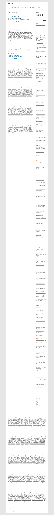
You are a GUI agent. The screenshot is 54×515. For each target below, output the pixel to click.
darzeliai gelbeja (14, 436)
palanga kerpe (9, 85)
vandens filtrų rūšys (34, 415)
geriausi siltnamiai (32, 453)
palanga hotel (20, 84)
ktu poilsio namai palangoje (12, 77)
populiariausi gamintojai (21, 477)
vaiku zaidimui (40, 433)
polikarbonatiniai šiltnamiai (41, 453)
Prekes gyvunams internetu (40, 121)
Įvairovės (13, 9)
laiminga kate (24, 439)
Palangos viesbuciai (22, 93)
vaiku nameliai (27, 461)
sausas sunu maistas (12, 453)
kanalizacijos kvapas (19, 456)
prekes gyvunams (37, 491)
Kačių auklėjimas (38, 103)
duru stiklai (44, 436)
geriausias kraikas (43, 458)
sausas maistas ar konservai (27, 442)
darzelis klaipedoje (43, 509)
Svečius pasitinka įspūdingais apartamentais (15, 56)
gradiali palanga (15, 71)
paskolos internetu (38, 440)
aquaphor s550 (26, 423)
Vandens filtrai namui (38, 33)
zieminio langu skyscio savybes (35, 433)
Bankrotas (39, 7)
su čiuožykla (34, 461)
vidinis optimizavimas (27, 440)
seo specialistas (26, 477)
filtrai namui (19, 416)
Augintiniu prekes (39, 305)
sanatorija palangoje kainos (11, 107)
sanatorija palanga (25, 106)
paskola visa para (29, 480)
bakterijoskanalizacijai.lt (38, 509)
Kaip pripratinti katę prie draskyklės (40, 105)
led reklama (24, 454)
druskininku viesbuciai (12, 70)
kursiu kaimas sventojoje (19, 77)
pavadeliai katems (32, 452)
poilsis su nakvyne (22, 104)
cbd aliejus (32, 437)
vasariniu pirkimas (33, 472)
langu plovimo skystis (18, 444)
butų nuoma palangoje (10, 68)
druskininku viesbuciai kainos (18, 70)
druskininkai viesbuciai (20, 69)
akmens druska (23, 481)
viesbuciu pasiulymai (13, 123)
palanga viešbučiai (21, 87)
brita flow (26, 460)
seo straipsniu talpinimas (33, 418)
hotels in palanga (27, 72)
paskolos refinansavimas (35, 441)
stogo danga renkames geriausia (40, 463)
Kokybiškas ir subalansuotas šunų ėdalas (41, 140)
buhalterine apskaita (24, 434)
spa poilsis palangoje (20, 111)
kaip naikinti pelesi (26, 464)
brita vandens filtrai (10, 457)
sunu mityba (28, 493)
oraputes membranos (20, 508)
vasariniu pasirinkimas (35, 473)
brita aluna (12, 460)
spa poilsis (16, 111)
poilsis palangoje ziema (28, 103)
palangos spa (14, 92)
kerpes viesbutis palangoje (23, 75)
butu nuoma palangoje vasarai (17, 68)
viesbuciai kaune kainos (12, 116)
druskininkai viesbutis (25, 69)
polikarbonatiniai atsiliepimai (14, 454)
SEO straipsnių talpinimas (14, 4)
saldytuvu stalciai (14, 435)
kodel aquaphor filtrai (18, 422)
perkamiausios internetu (38, 458)
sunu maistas (16, 453)
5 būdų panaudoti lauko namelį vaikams (41, 86)
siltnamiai (43, 438)
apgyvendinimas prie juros (16, 66)
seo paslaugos (23, 479)
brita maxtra (35, 501)
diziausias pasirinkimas (18, 474)
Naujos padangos (39, 145)
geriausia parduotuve (15, 452)
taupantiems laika (28, 472)
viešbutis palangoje (12, 128)
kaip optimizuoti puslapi (36, 477)
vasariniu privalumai (38, 474)
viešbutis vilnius (10, 130)
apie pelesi (32, 479)
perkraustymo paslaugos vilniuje (11, 489)
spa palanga (19, 110)
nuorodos (9, 493)
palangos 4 (9, 89)
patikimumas (12, 508)
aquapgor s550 (33, 421)
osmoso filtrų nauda (22, 418)
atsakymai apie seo (25, 478)
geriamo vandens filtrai (24, 419)
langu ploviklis (22, 444)
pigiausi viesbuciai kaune (29, 96)
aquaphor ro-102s (29, 421)
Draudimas (21, 7)
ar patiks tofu (26, 492)
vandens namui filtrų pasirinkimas (36, 414)
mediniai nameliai (40, 460)
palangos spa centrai (18, 92)
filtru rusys (30, 459)
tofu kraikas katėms (35, 460)
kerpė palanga (18, 75)
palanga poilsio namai (22, 85)
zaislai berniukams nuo (31, 439)
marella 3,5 (18, 460)
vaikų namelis (43, 460)
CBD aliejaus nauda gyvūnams (39, 311)
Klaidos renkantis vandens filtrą (39, 78)
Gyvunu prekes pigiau (39, 335)
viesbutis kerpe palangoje (13, 126)
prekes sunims (34, 494)
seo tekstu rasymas (16, 479)
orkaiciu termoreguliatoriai (39, 435)
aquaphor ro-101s (24, 421)
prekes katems (41, 452)
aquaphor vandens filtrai (39, 418)
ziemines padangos (32, 444)
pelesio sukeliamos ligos (23, 480)
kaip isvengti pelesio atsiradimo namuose (33, 426)
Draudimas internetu (39, 160)
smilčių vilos (9, 109)
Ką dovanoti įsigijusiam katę (39, 313)
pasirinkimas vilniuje (19, 436)
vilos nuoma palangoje (29, 131)
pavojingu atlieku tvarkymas (30, 508)
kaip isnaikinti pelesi (18, 480)
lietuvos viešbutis (13, 78)
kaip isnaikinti (21, 464)
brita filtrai (20, 501)
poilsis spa (19, 104)
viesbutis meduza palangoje (15, 127)
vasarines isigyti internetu (30, 475)
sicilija (8, 481)
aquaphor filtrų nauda (23, 420)
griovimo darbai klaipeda (29, 462)
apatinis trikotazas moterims (32, 509)
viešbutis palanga (25, 127)
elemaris (28, 460)
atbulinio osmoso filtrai (27, 418)
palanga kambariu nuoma (29, 84)
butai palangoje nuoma (13, 67)
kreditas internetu (30, 441)
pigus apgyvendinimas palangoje (24, 97)
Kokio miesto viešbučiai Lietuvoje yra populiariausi (18, 16)
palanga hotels (24, 84)
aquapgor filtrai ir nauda (33, 420)
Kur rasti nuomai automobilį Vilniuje (40, 237)
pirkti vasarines (13, 474)
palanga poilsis (27, 85)
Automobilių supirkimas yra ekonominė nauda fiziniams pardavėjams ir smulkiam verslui (41, 203)
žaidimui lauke (20, 461)
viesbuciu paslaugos (19, 123)
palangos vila (14, 95)
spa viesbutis (9, 112)
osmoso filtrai (14, 419)
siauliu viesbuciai (30, 108)
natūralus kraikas (27, 501)
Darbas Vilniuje (41, 461)
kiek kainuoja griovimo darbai (42, 464)
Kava (30, 7)
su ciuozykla (31, 461)
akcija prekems (28, 453)
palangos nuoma (28, 90)
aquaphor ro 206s (16, 424)
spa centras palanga (10, 110)
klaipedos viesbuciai (13, 76)
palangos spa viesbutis (23, 92)
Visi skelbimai (17, 9)
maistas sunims (27, 457)
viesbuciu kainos (25, 121)
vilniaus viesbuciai (24, 130)
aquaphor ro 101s (40, 423)
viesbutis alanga (25, 124)
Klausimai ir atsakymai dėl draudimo (40, 288)
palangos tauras (10, 93)
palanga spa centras (25, 86)
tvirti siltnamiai (35, 495)
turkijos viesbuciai (14, 114)
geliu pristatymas (41, 508)
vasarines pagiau (14, 475)
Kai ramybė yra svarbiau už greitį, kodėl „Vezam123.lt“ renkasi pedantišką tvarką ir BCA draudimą (41, 382)
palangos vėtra (13, 93)
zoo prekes (31, 460)
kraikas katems (22, 459)
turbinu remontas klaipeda (15, 439)
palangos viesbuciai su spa (18, 94)
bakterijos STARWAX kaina (29, 463)
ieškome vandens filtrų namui (16, 414)
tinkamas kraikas (26, 459)
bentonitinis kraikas (17, 491)
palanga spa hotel (30, 86)
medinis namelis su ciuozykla (20, 442)
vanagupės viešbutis (23, 114)
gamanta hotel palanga (10, 71)
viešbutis (22, 124)
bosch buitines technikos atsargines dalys (16, 440)
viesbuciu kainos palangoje (11, 122)
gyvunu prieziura (41, 491)
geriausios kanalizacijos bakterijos (14, 434)
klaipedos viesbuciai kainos (18, 76)
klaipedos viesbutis (24, 76)
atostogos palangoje (21, 66)
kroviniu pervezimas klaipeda (19, 462)
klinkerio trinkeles (38, 462)
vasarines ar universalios (28, 471)
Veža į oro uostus (27, 9)
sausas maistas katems (39, 490)
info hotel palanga (10, 73)
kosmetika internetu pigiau (19, 509)
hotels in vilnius (30, 72)
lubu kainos (32, 438)
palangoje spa (23, 88)
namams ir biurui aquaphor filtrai (12, 422)
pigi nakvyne (21, 95)
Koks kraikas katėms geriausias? (40, 317)
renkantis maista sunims (35, 481)
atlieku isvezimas (19, 470)
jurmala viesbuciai (14, 73)
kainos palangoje (19, 73)
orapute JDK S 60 (16, 508)
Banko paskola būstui (38, 329)
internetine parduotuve (20, 452)
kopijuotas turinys (30, 478)
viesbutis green (20, 125)
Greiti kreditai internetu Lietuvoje (40, 331)
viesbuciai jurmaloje (23, 115)
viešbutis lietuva (27, 126)
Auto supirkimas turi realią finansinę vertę (41, 340)
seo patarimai (39, 478)
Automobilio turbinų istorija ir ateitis (40, 51)
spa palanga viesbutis (23, 110)
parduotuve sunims (36, 470)
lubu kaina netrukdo (42, 437)
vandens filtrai (11, 418)
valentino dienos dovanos (25, 509)
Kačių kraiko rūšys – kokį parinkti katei (40, 182)
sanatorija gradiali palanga (19, 106)
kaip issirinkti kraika (38, 457)
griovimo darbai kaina (35, 508)
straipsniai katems (20, 439)
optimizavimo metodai (34, 478)
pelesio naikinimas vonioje (17, 464)
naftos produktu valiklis (12, 481)
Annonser (9, 9)
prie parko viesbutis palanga (13, 105)
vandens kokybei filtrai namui (29, 414)
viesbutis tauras (18, 129)
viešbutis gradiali (10, 125)
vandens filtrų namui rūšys (22, 414)
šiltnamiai (18, 457)
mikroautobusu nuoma (17, 78)
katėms (14, 492)
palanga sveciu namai (15, 87)
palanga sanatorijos (17, 86)
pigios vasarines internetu (37, 475)
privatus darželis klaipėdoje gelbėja (18, 510)
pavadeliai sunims (37, 452)
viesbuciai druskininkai (11, 115)
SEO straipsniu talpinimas (40, 73)
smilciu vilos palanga (13, 109)
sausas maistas (21, 458)
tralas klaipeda (24, 462)
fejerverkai (30, 455)
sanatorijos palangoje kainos (28, 107)
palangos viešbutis (24, 94)
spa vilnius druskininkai (14, 112)
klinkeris (13, 464)
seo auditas (20, 479)
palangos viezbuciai (10, 95)
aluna (10, 460)
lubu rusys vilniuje (36, 438)
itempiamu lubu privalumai (37, 437)
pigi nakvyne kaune (25, 95)
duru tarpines (28, 437)
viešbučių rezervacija (24, 123)
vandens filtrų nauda (24, 416)
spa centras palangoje (15, 110)
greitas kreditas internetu (19, 441)
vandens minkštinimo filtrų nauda (21, 417)
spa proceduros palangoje (26, 111)
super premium (26, 489)
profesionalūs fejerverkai (17, 459)
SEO (42, 7)
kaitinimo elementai (19, 435)
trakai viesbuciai (10, 114)
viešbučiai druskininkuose (18, 115)
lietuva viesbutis (28, 77)
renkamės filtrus (35, 454)
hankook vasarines (26, 473)
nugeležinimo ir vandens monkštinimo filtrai (35, 417)
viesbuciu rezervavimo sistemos (11, 124)
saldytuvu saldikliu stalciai (35, 434)
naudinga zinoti (21, 473)
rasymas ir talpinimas (34, 471)
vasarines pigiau (41, 472)
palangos (31, 88)
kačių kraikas (24, 458)
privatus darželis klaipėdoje (41, 510)
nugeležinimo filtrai (27, 424)
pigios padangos (27, 443)
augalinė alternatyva (30, 492)
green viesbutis (26, 71)
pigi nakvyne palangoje (13, 96)
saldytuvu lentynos (40, 434)
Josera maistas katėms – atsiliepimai (40, 310)
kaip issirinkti (36, 453)
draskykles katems (41, 441)
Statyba (22, 9)
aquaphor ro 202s (12, 424)
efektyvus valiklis (34, 463)
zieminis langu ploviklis (12, 444)
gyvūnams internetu (33, 458)
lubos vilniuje (39, 438)
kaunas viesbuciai (23, 74)
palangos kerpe (13, 90)
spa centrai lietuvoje (21, 109)
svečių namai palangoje (30, 112)
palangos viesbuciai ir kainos (28, 93)
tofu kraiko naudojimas (21, 492)
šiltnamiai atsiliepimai (20, 454)
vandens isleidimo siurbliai (39, 436)
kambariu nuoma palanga (11, 74)
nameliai (9, 461)
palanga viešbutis (25, 87)
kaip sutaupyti (32, 493)
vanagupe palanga (18, 114)
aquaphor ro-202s (39, 422)
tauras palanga (29, 113)
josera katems (43, 489)
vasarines (16, 472)
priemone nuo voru (39, 424)
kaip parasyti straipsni (31, 477)
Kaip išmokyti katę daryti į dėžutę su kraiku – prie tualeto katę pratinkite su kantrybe (40, 115)
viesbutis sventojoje (13, 129)
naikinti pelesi (36, 464)
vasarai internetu (29, 476)
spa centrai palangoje (26, 109)
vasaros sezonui (20, 476)
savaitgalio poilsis (10, 108)
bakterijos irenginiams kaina (23, 463)
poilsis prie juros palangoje (14, 104)
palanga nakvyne (14, 85)
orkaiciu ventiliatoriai (24, 435)
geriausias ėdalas (12, 455)
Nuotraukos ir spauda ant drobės (40, 377)
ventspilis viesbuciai (28, 114)
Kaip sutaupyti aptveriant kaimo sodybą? (41, 68)
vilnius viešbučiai (25, 131)
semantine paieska (42, 477)
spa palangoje (28, 110)
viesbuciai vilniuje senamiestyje (14, 121)
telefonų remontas (18, 425)
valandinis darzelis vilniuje (38, 489)
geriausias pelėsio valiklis (20, 426)
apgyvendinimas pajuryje (21, 65)
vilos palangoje (10, 132)
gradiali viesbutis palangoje (21, 71)
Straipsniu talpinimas (39, 338)
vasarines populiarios (17, 473)
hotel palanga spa (19, 72)
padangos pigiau (36, 444)
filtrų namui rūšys (30, 415)
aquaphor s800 (20, 421)
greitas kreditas (14, 441)
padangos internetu (13, 443)
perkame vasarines (10, 477)
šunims (12, 492)
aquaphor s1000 (37, 421)
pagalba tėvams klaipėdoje (11, 510)
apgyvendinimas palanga (27, 65)
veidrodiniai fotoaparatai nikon (29, 481)
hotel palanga (15, 72)
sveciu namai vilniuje (10, 113)
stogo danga (42, 462)
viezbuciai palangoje (14, 130)
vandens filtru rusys (16, 421)
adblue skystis (20, 434)
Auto (8, 7)
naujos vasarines (37, 472)
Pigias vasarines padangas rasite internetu (41, 210)
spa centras (30, 109)
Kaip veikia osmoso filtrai (39, 81)
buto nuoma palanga (24, 67)
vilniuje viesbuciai (14, 131)
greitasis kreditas (10, 441)
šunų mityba (17, 458)
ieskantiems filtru (33, 455)
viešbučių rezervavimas (29, 123)
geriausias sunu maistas (32, 457)
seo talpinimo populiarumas (16, 471)
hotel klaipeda (11, 72)
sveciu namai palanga (24, 112)
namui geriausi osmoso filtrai (15, 416)
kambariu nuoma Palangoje (17, 74)
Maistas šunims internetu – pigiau (40, 265)
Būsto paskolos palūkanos (39, 332)
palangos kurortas (17, 90)
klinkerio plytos (9, 464)
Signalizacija (26, 7)
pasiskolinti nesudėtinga (33, 440)
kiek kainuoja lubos (28, 438)
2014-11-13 (15, 58)
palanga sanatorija (12, 86)
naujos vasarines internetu (19, 475)
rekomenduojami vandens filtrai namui (18, 415)
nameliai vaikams (16, 461)
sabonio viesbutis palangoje (13, 106)
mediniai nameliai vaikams (14, 470)
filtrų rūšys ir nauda (29, 416)
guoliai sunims (17, 490)
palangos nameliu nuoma (23, 90)
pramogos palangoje (27, 104)
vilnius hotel (18, 131)
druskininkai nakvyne (10, 69)
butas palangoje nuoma (19, 67)
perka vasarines (30, 473)
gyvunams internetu (10, 452)
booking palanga (26, 66)
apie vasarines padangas (15, 477)
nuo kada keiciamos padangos (31, 445)
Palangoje (28, 87)
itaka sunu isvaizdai (24, 493)
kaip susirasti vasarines (38, 476)
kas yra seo (21, 425)
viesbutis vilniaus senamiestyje (23, 129)
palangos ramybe (18, 91)
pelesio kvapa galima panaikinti (33, 424)
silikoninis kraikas (12, 491)
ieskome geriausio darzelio (25, 436)
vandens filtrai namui (25, 415)
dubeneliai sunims (22, 490)
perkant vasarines (25, 476)
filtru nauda (40, 455)
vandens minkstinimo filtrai (21, 424)
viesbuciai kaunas (28, 115)
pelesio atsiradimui (36, 479)
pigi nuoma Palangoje (23, 96)
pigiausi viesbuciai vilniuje (11, 97)
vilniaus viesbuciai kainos (29, 130)
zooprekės (13, 459)
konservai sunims (31, 490)
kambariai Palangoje (23, 73)
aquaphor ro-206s (15, 423)
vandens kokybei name (10, 415)
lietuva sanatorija (24, 77)
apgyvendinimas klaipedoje (15, 65)
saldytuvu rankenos (29, 434)
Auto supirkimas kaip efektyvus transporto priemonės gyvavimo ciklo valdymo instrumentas (41, 76)
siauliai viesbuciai (26, 108)
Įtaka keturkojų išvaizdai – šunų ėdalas (40, 321)
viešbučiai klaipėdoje (22, 116)
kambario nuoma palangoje (29, 73)
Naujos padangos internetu (40, 291)
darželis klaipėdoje (25, 510)
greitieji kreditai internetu (25, 441)
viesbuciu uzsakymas (18, 124)
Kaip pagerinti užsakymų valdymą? (40, 384)
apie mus (40, 492)
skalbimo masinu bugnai (16, 437)
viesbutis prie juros (24, 128)
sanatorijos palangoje (22, 107)
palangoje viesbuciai (27, 88)
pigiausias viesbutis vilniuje (17, 97)
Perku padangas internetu (40, 43)
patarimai (20, 481)
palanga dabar (17, 84)
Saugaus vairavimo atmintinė (39, 285)
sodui (44, 456)
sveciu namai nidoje (19, 112)
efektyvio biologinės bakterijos (37, 456)
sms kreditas (39, 480)
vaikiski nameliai (24, 461)
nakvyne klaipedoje (23, 78)
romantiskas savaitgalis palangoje (26, 105)
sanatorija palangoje (29, 106)
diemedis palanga (23, 68)
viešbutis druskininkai (29, 124)
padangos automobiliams (24, 470)
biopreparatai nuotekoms (11, 463)
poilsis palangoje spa (17, 103)
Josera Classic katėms (38, 307)
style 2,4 (21, 460)
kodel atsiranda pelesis (24, 433)
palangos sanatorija (22, 91)
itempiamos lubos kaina (17, 438)
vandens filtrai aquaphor (19, 419)
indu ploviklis (25, 508)
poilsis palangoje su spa (22, 103)
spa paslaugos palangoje (12, 111)
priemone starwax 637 (16, 463)
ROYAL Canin (37, 314)
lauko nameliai (12, 461)
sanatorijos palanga (17, 107)
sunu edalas (33, 489)
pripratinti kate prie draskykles (13, 442)
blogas (19, 455)
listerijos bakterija (29, 433)
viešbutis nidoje (21, 127)
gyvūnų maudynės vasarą (13, 458)
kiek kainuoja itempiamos (23, 438)
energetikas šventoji (30, 70)
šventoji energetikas (15, 113)
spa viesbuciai (30, 111)
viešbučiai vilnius (20, 121)
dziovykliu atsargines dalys (38, 439)
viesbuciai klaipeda (17, 116)
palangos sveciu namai (29, 92)
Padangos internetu (39, 387)
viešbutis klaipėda (18, 126)
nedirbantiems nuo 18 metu (34, 480)
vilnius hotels (21, 131)
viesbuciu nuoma (22, 122)
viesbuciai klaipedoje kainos (28, 116)
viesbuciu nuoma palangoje (28, 122)
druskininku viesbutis (24, 70)
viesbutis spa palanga (28, 128)
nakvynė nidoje (27, 78)
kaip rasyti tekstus (20, 478)
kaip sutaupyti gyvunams (32, 491)
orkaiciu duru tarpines (29, 435)
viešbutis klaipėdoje (22, 126)
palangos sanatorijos (27, 91)
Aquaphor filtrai (38, 34)
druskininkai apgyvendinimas (28, 68)
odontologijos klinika (22, 489)
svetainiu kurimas (43, 478)
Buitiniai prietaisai (16, 7)
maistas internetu (35, 496)
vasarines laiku (19, 472)
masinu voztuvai (34, 436)
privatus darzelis (30, 436)
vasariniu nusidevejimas (10, 476)
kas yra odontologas (40, 459)
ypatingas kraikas (24, 453)
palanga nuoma (17, 85)
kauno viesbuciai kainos (13, 75)
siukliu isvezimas (34, 462)
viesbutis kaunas (24, 125)
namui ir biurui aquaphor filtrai (42, 421)
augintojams (16, 455)
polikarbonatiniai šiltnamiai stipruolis (17, 433)
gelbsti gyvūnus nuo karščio (35, 499)
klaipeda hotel (28, 75)
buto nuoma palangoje (30, 67)
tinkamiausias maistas (39, 454)
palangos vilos (17, 95)
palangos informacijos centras (25, 89)
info (28, 491)
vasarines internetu (13, 472)
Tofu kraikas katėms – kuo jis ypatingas (40, 185)
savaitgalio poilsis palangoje (15, 108)
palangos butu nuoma (19, 89)
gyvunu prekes (23, 440)
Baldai (12, 7)
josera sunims (9, 490)
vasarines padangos (27, 444)
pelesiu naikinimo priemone (31, 464)
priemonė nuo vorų (13, 425)
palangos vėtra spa (18, 93)
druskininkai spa (15, 69)
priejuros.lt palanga (19, 105)
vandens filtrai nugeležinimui (14, 417)
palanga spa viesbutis (10, 87)
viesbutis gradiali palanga (15, 125)
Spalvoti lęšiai (13, 462)
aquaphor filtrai (44, 418)
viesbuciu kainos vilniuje (17, 122)
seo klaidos (17, 478)
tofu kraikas (20, 491)
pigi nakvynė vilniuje (18, 96)
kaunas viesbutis (27, 74)
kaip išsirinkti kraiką (12, 501)
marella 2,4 (15, 460)
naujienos (43, 492)
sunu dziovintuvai (26, 490)
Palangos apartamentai (13, 89)
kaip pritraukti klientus (28, 479)
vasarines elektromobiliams (41, 473)
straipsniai (21, 455)
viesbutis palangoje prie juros (18, 128)
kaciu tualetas (34, 490)
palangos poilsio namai (12, 91)
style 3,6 (23, 460)
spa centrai (17, 109)
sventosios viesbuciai (25, 113)
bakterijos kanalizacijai (13, 509)
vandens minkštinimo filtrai (39, 416)
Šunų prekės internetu (38, 263)
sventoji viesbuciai (20, 113)
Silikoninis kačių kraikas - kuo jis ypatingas (41, 137)
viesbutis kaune (28, 125)
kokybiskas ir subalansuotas (27, 452)
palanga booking (13, 84)
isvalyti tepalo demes (33, 442)
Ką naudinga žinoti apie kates (39, 102)
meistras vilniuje (17, 489)
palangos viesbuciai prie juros (11, 94)
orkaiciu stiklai (33, 435)
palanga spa (21, 86)
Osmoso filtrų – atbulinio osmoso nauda (41, 351)
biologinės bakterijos (14, 456)
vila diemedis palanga (19, 130)
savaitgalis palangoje (21, 108)
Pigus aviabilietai (39, 228)
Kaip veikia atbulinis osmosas (39, 220)
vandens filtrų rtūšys (43, 414)
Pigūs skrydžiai (34, 7)
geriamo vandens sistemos (16, 418)
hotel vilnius (23, 72)
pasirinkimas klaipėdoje (29, 510)
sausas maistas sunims (24, 491)
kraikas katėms (28, 458)
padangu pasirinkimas (25, 445)
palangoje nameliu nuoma (14, 88)
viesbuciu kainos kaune (29, 121)
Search (44, 20)
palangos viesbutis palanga (29, 94)
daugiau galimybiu (10, 478)
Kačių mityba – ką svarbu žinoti (39, 110)
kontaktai (38, 492)
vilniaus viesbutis (10, 131)
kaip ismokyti (20, 453)
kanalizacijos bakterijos (24, 456)
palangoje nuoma (20, 88)
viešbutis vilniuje (30, 129)
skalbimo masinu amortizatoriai (23, 437)
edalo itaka (21, 493)
